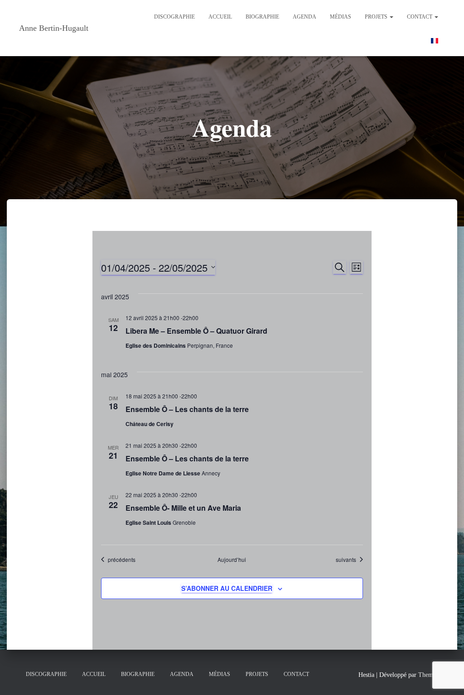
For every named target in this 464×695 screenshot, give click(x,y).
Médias (340, 17)
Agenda (304, 17)
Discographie (174, 17)
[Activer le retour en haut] (446, 677)
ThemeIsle (431, 674)
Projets (377, 17)
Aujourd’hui (232, 559)
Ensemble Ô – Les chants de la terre (187, 409)
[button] (391, 17)
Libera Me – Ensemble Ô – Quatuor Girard (196, 331)
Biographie (262, 17)
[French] (434, 40)
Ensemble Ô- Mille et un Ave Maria (183, 508)
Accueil (220, 17)
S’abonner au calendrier (226, 588)
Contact (420, 17)
